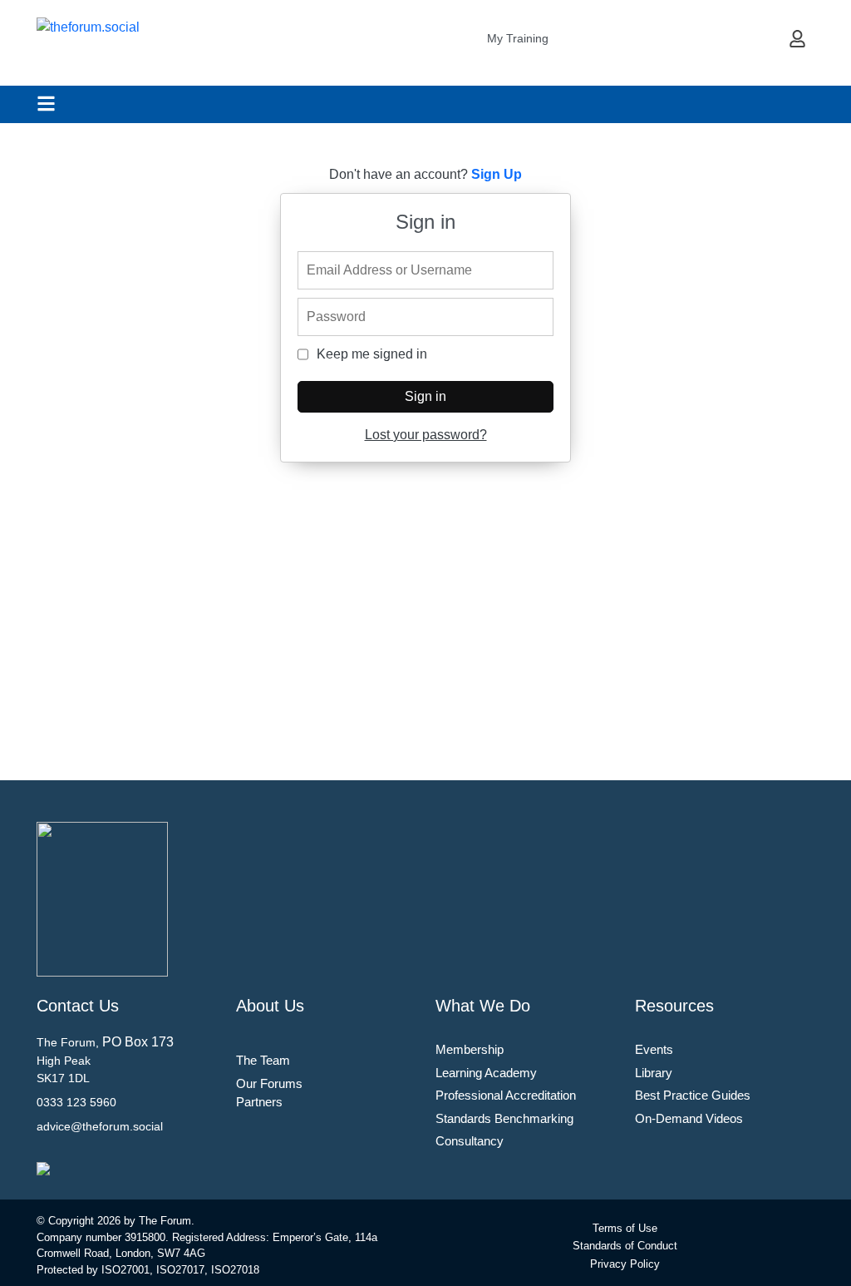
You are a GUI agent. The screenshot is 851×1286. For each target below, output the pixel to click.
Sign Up (496, 174)
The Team (263, 1060)
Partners (259, 1102)
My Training (517, 38)
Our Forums (269, 1083)
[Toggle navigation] (46, 103)
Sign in (425, 396)
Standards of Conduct (625, 1245)
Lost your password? (426, 435)
